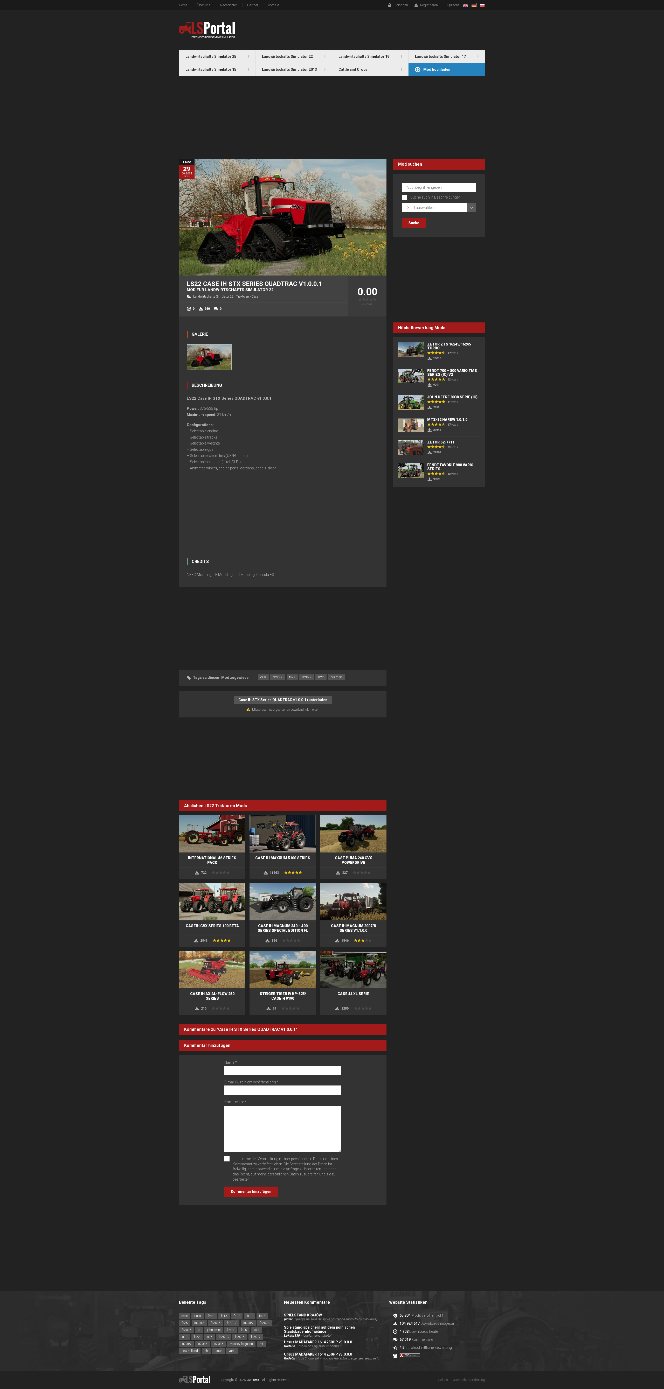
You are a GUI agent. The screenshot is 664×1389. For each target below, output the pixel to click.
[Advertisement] (332, 117)
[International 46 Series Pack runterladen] (212, 833)
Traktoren (242, 296)
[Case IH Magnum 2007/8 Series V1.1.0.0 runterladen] (353, 901)
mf (261, 1344)
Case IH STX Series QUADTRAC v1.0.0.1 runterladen (282, 700)
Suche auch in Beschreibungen (435, 197)
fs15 (224, 1316)
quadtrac (336, 677)
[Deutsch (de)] (474, 5)
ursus (218, 1351)
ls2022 (307, 677)
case (263, 677)
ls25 (209, 1337)
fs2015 (215, 1323)
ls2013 (224, 1337)
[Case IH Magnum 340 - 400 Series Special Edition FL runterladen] (283, 901)
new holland (190, 1351)
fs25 (185, 1323)
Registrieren (429, 5)
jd (199, 1330)
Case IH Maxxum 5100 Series (282, 858)
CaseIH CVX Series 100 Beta (212, 926)
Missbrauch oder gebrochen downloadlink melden (285, 709)
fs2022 (278, 677)
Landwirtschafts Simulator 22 (213, 296)
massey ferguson (241, 1344)
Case (255, 296)
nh (206, 1351)
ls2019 (186, 1344)
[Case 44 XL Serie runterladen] (353, 969)
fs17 (237, 1316)
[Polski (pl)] (482, 5)
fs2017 (232, 1323)
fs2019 (248, 1323)
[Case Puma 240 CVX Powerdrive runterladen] (353, 833)
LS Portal (207, 30)
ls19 (185, 1337)
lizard (230, 1330)
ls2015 (240, 1337)
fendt (211, 1316)
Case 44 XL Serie (353, 994)
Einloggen (401, 5)
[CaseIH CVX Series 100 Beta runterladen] (212, 901)
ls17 (256, 1330)
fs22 (292, 677)
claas (197, 1316)
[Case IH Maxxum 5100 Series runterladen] (283, 833)
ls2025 (218, 1344)
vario (232, 1351)
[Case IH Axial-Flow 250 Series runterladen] (212, 969)
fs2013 (199, 1323)
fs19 (249, 1316)
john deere (213, 1330)
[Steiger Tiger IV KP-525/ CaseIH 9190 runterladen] (283, 969)
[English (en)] (465, 5)
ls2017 (256, 1337)
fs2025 (186, 1330)
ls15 (244, 1330)
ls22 (321, 677)
